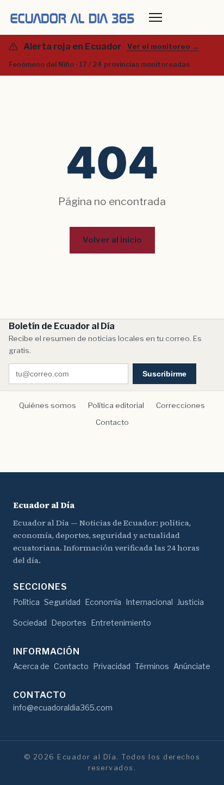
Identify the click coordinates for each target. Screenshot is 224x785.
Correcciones (180, 405)
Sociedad (30, 622)
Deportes (68, 622)
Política (26, 602)
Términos (152, 666)
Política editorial (116, 405)
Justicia (190, 602)
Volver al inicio (112, 239)
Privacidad (111, 666)
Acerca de (31, 666)
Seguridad (62, 602)
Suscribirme (164, 373)
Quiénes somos (47, 405)
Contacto (112, 422)
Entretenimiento (121, 622)
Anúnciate (191, 666)
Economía (103, 602)
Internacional (149, 602)
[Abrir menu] (155, 17)
